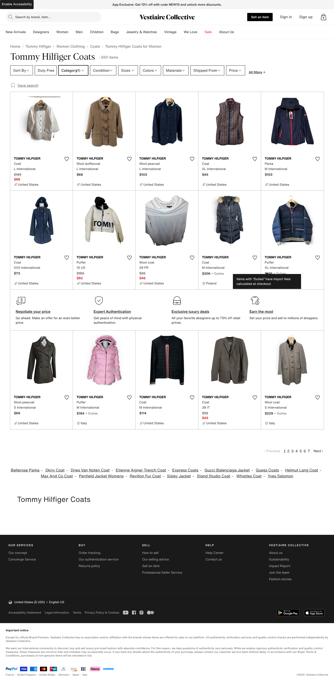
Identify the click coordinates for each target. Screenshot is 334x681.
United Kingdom (26, 674)
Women (62, 32)
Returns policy (89, 566)
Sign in (286, 17)
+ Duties (217, 273)
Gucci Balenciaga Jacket (227, 470)
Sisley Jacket (179, 476)
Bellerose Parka (25, 470)
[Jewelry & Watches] (160, 32)
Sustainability (279, 559)
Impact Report (279, 566)
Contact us (214, 559)
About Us (226, 32)
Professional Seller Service (162, 572)
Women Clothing (70, 46)
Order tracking (89, 552)
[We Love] (201, 32)
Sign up (306, 17)
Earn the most (261, 311)
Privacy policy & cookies (102, 612)
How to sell (150, 552)
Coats (95, 46)
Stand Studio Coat (213, 476)
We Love (190, 32)
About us (275, 552)
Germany (63, 674)
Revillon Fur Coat (145, 476)
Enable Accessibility (17, 4)
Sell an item (260, 17)
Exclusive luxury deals (190, 311)
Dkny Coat (55, 470)
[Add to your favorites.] (66, 159)
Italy (84, 674)
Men (79, 32)
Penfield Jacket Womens (101, 476)
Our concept (17, 552)
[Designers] (53, 32)
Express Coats (185, 470)
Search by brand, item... (33, 17)
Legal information (57, 612)
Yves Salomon (280, 476)
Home (15, 46)
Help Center (215, 552)
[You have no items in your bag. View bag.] (323, 17)
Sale (208, 32)
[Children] (107, 32)
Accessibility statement (24, 612)
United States (47, 674)
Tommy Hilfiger (38, 46)
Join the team (279, 572)
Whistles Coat (249, 476)
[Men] (86, 32)
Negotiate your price (33, 311)
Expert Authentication (112, 311)
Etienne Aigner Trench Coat (141, 470)
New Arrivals (16, 32)
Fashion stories (280, 579)
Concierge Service (22, 559)
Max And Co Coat (57, 476)
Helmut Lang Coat (301, 470)
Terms (77, 612)
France (10, 674)
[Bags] (122, 32)
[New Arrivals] (29, 32)
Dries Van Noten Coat (90, 470)
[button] (323, 17)
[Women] (72, 32)
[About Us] (237, 32)
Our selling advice (155, 559)
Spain (75, 674)
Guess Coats (267, 470)
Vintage (170, 32)
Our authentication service (98, 559)
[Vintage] (180, 32)
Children (97, 32)
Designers (41, 32)
